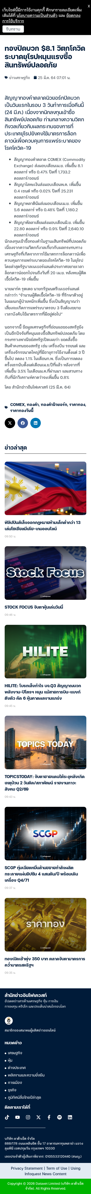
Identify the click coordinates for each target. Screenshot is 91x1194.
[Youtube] (17, 1117)
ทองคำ (33, 404)
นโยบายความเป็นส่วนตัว (37, 15)
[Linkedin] (70, 1117)
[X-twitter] (38, 1117)
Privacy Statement (27, 1168)
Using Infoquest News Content (52, 1171)
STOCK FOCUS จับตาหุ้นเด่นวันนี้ (34, 607)
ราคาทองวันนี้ (21, 410)
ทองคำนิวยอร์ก (54, 404)
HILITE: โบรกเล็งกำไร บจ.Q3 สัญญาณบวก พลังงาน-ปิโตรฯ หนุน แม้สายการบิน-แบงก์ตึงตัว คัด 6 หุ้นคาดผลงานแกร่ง (43, 692)
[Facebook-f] (49, 1117)
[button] (10, 423)
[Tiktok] (7, 1117)
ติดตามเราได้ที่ (17, 1107)
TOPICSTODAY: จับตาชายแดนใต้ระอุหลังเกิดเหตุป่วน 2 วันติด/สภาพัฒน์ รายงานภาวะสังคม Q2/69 (45, 783)
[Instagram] (28, 1117)
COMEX (17, 404)
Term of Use (56, 1168)
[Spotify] (59, 1117)
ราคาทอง (77, 404)
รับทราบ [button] (13, 29)
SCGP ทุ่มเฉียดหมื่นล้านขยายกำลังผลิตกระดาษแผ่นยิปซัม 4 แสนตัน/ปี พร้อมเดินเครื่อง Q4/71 (41, 874)
